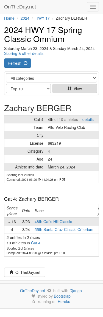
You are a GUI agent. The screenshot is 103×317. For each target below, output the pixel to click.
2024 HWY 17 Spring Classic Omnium (43, 34)
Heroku (64, 301)
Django (75, 290)
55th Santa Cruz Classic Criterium (64, 229)
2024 (25, 18)
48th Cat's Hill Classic (53, 221)
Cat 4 (10, 198)
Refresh (16, 63)
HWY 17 (42, 18)
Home (9, 18)
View (76, 88)
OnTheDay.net (20, 7)
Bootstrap (62, 296)
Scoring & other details (23, 53)
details (88, 119)
